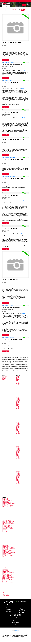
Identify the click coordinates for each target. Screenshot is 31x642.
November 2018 (18, 474)
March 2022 (17, 432)
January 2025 (17, 397)
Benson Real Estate (5, 501)
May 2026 (17, 380)
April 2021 (17, 444)
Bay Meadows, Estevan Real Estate (7, 500)
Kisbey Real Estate (11, 364)
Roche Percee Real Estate (6, 571)
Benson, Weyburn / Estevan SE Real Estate (10, 356)
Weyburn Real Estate (11, 371)
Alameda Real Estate (5, 498)
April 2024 (17, 406)
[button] (24, 5)
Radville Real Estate (5, 569)
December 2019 (18, 460)
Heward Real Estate (5, 541)
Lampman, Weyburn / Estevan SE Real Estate (8, 552)
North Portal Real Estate (9, 366)
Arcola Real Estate (5, 499)
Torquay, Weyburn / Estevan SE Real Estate (18, 369)
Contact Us (24, 4)
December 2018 (18, 473)
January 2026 (17, 384)
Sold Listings (4, 379)
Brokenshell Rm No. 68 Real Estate (5, 357)
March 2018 (17, 482)
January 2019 (17, 472)
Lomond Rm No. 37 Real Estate (6, 553)
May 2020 (17, 455)
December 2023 (18, 410)
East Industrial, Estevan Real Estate (7, 525)
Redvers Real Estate (5, 570)
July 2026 (17, 378)
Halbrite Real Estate (19, 362)
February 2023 (18, 421)
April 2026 (17, 381)
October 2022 (18, 425)
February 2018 (18, 483)
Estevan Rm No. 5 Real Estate (6, 530)
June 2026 (17, 379)
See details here (25, 47)
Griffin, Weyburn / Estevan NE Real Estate (12, 362)
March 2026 (17, 382)
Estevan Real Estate (5, 529)
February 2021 (18, 446)
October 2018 (18, 475)
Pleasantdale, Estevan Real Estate (7, 568)
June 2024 (17, 404)
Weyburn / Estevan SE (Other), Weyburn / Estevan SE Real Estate (15, 370)
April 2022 (17, 431)
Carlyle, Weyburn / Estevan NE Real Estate (8, 510)
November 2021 (18, 436)
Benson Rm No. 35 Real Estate (6, 502)
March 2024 (17, 407)
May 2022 (17, 430)
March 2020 (17, 457)
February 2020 (18, 458)
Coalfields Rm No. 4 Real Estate (6, 518)
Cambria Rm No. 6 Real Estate (19, 357)
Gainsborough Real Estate (15, 361)
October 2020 (18, 450)
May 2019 (17, 468)
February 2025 (18, 396)
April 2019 (17, 469)
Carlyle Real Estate (24, 357)
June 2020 (17, 454)
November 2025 (18, 386)
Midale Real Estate (5, 556)
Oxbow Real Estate (7, 230)
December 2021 (18, 435)
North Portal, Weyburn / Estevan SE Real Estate (16, 366)
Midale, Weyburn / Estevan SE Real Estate (8, 557)
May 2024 (17, 405)
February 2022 (18, 433)
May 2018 (17, 480)
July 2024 (17, 403)
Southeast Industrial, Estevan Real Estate (18, 368)
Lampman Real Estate (22, 364)
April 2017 (17, 494)
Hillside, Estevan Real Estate (8, 67)
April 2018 (17, 481)
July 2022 (17, 428)
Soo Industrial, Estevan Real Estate (10, 368)
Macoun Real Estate (7, 114)
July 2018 (17, 478)
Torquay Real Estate (11, 369)
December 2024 (18, 398)
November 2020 (18, 449)
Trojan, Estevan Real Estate (8, 44)
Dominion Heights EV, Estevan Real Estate (21, 359)
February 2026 (18, 383)
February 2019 (18, 471)
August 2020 (17, 452)
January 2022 (17, 434)
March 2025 (17, 395)
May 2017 (17, 493)
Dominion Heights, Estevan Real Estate (7, 522)
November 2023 (18, 411)
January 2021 (17, 447)
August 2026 (17, 377)
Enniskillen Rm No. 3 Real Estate (7, 527)
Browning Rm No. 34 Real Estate (13, 357)
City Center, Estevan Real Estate (8, 141)
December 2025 (18, 385)
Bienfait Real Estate (16, 356)
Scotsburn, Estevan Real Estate (6, 575)
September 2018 (18, 476)
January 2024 (17, 409)
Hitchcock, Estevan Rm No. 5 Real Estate (21, 363)
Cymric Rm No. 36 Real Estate (14, 359)
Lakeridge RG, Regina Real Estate (16, 364)
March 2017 (17, 495)
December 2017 (18, 485)
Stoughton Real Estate (24, 368)
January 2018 (17, 484)
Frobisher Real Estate (10, 361)
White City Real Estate (16, 371)
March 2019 (17, 470)
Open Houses (4, 378)
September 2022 (18, 426)
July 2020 (17, 453)
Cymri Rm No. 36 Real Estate (8, 359)
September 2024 (18, 401)
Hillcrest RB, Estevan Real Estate (7, 542)
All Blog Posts (4, 376)
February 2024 (18, 408)
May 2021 (17, 443)
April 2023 (17, 419)
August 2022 (17, 427)
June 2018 (17, 479)
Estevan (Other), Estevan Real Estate (7, 528)
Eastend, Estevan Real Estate (6, 526)
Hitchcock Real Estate (14, 363)
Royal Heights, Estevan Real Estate (7, 574)
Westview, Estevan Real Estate (6, 370)
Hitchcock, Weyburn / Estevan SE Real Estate (8, 548)
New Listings (4, 377)
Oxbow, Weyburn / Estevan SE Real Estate (8, 566)
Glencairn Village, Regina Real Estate (22, 361)
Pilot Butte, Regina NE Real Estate (7, 567)
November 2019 (18, 461)
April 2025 (17, 394)
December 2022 (18, 423)
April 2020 (17, 456)
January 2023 (17, 422)
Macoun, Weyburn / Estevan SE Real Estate (8, 555)
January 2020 (17, 459)
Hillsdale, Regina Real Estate (6, 543)
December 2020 (18, 448)
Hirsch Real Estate (10, 363)
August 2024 (17, 402)
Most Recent (17, 376)
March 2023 (17, 420)
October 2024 (18, 400)
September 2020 (18, 451)
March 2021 (17, 445)
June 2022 (17, 429)
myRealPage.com (17, 630)
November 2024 (18, 399)
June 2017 (17, 492)
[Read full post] (15, 28)
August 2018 (17, 477)
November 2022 (18, 424)
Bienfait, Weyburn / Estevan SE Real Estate (22, 356)
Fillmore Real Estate (7, 197)
